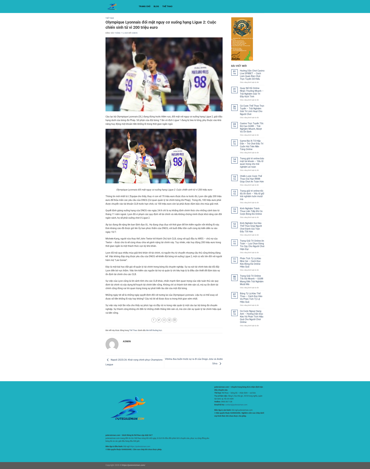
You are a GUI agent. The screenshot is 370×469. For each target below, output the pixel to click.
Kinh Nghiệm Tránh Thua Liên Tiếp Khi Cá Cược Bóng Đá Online (251, 211)
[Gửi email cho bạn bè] (164, 320)
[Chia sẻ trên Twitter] (159, 320)
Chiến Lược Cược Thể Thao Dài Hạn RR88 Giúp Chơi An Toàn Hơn (252, 179)
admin (134, 33)
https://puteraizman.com (140, 446)
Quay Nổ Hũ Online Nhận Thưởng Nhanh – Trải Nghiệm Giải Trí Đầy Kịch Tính (252, 92)
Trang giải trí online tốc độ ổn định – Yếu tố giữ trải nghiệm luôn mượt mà (252, 195)
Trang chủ (144, 6)
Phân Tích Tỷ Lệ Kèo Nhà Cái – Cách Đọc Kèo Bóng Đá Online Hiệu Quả (250, 262)
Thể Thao (167, 6)
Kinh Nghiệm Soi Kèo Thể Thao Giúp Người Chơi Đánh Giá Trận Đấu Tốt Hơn (251, 227)
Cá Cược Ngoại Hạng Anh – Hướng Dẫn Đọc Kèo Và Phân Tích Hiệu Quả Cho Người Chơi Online (251, 317)
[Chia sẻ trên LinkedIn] (174, 320)
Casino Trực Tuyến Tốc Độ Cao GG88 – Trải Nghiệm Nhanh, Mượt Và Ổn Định (251, 127)
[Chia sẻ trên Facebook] (153, 320)
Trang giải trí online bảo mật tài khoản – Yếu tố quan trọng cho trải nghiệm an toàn (252, 162)
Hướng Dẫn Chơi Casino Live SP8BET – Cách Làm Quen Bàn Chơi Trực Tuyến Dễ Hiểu (252, 74)
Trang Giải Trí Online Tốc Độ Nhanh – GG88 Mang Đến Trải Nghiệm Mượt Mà (251, 280)
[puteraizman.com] (120, 6)
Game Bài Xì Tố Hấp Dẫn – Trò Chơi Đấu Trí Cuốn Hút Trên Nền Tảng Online (251, 145)
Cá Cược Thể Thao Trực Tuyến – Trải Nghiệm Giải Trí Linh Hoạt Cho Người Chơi (252, 110)
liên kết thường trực (154, 330)
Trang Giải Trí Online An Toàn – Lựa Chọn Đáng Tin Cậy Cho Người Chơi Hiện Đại (252, 245)
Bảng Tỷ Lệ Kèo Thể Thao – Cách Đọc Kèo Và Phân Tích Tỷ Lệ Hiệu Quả (251, 297)
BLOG (156, 6)
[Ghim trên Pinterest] (169, 320)
